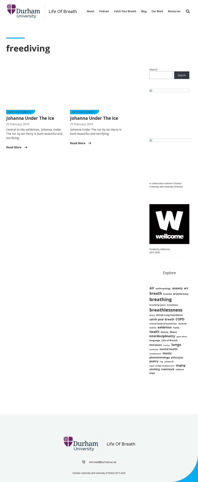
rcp (161, 361)
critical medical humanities (163, 323)
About (90, 11)
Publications (161, 20)
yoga (152, 373)
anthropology (163, 288)
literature (155, 345)
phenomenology (159, 357)
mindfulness (155, 353)
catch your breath (161, 319)
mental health (168, 349)
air (151, 288)
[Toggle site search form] (188, 11)
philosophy (177, 357)
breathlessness (165, 310)
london (166, 345)
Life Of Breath (63, 11)
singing (180, 365)
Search (153, 69)
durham (182, 323)
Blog (143, 11)
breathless (172, 305)
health (154, 332)
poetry (153, 361)
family (176, 327)
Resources (174, 11)
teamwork (167, 369)
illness (173, 331)
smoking (154, 369)
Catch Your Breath (19, 111)
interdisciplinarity (162, 336)
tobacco (180, 369)
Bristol (152, 315)
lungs (176, 344)
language (154, 340)
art (186, 288)
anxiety (177, 288)
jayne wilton (181, 336)
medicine (153, 349)
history (164, 332)
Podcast (104, 11)
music (167, 353)
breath (155, 293)
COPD (180, 319)
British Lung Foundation (169, 315)
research (169, 361)
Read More (14, 147)
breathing (160, 299)
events (152, 327)
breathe (167, 294)
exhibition (165, 327)
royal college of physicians (161, 366)
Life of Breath (169, 340)
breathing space (157, 305)
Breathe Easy (180, 293)
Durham (120, 20)
